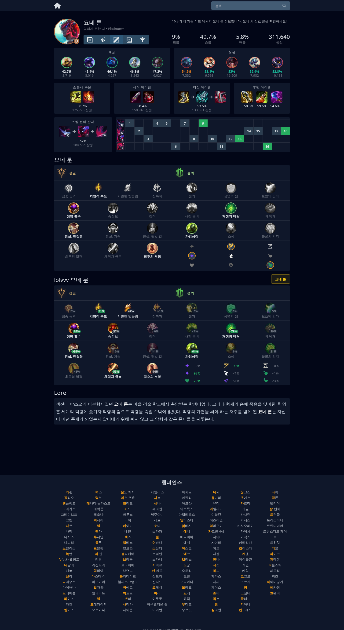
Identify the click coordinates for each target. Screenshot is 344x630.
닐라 (69, 576)
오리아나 (186, 582)
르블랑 (98, 548)
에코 (186, 553)
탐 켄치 (275, 509)
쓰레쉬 (157, 587)
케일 (245, 570)
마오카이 (98, 582)
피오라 (275, 570)
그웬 (69, 520)
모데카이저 (98, 604)
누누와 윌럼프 (69, 559)
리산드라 (98, 565)
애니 (186, 531)
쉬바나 (157, 542)
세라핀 (157, 509)
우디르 (187, 604)
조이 (216, 593)
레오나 (98, 514)
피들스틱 (275, 565)
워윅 (216, 492)
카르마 (245, 503)
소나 (157, 525)
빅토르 (128, 593)
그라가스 (69, 509)
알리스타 (186, 520)
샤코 (157, 497)
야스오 (187, 548)
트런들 (275, 514)
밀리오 (128, 503)
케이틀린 (245, 559)
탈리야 (275, 503)
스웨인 (157, 553)
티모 (275, 548)
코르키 (245, 582)
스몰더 (157, 548)
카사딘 (245, 514)
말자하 (98, 587)
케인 (245, 565)
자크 (216, 548)
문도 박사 (128, 492)
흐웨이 (275, 593)
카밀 (245, 509)
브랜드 (128, 570)
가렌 (69, 492)
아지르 (187, 492)
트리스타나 (275, 520)
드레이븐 (69, 593)
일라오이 (216, 525)
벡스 (127, 537)
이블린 (216, 514)
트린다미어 (275, 525)
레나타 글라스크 (98, 503)
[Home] (57, 5)
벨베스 (128, 542)
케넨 (245, 553)
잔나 (216, 559)
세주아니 (157, 514)
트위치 (275, 542)
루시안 (98, 537)
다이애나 (69, 587)
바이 (127, 520)
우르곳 (187, 610)
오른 (186, 576)
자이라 (216, 542)
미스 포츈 (128, 497)
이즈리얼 (216, 520)
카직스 (245, 537)
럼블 (98, 497)
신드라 (157, 576)
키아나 (245, 604)
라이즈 (69, 598)
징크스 (245, 492)
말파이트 (98, 593)
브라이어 (127, 565)
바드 (127, 509)
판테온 (275, 559)
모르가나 (98, 610)
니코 (69, 570)
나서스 (69, 537)
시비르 (157, 565)
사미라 (128, 604)
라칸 (69, 604)
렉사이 (98, 520)
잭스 (216, 565)
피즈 (275, 576)
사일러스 (157, 492)
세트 (157, 520)
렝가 (98, 531)
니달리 (69, 565)
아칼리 (187, 497)
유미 (216, 503)
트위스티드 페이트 (275, 534)
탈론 (275, 497)
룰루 (98, 542)
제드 (216, 570)
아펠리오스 (187, 514)
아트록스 (186, 509)
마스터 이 (98, 576)
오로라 (187, 570)
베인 (127, 531)
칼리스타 (245, 548)
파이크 (275, 553)
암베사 (187, 525)
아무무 (157, 598)
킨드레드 (245, 610)
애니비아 (186, 537)
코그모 (245, 576)
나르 (69, 525)
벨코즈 (128, 548)
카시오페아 (245, 525)
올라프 (187, 587)
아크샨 (187, 503)
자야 (216, 537)
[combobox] (250, 5)
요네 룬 (280, 279)
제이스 (216, 587)
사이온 (128, 610)
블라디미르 (128, 576)
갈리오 (69, 497)
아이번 (157, 610)
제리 (216, 582)
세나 (157, 503)
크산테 (245, 593)
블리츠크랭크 (128, 582)
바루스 (128, 514)
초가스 (245, 497)
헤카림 (275, 587)
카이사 (245, 531)
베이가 (128, 525)
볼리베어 (127, 553)
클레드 (245, 598)
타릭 (275, 492)
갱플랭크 (69, 503)
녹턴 (69, 553)
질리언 (216, 610)
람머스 (69, 610)
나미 (69, 531)
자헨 (216, 553)
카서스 (245, 520)
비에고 (128, 587)
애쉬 (186, 542)
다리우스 (69, 582)
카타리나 (245, 542)
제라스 (216, 576)
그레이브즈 (69, 514)
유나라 (216, 497)
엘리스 (187, 559)
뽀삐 (127, 598)
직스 (216, 598)
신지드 (157, 582)
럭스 (98, 492)
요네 (186, 593)
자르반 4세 (216, 531)
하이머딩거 (275, 582)
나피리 (69, 542)
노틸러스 (69, 548)
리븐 (98, 559)
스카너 (157, 559)
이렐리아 (216, 509)
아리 (157, 593)
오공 (186, 565)
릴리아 (98, 570)
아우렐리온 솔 (157, 604)
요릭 (186, 598)
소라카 (157, 531)
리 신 (98, 553)
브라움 (128, 559)
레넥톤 (98, 509)
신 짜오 (157, 570)
